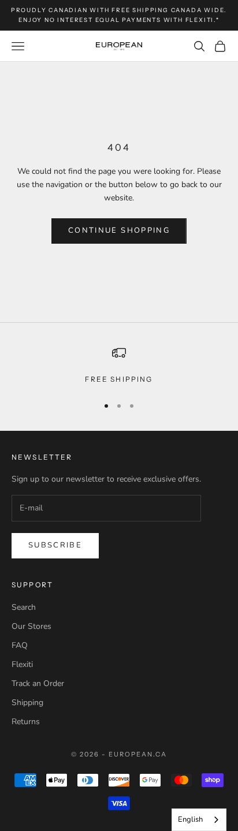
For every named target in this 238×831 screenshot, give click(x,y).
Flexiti (22, 664)
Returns (26, 721)
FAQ (20, 645)
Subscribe (55, 545)
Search (24, 607)
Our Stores (31, 626)
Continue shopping (119, 230)
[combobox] (199, 819)
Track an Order (38, 683)
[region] (119, 365)
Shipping (27, 702)
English (190, 819)
